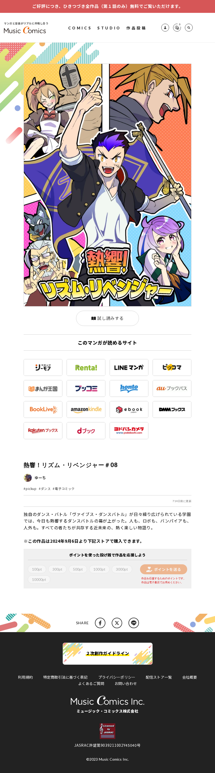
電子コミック (65, 488)
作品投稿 (136, 27)
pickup (31, 488)
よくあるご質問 (91, 683)
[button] (189, 28)
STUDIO (109, 27)
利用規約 (25, 677)
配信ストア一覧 (159, 677)
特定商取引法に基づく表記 (65, 677)
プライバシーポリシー (116, 677)
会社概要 (189, 677)
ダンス (46, 488)
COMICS (80, 27)
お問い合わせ (126, 683)
